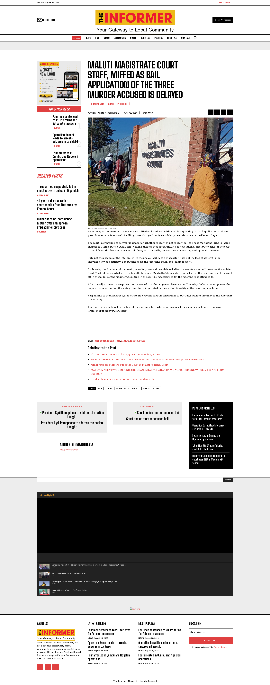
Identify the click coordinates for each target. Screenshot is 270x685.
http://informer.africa (69, 450)
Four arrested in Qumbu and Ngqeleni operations (65, 156)
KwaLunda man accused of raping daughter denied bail (123, 379)
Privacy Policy (220, 647)
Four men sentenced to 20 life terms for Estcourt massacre (65, 120)
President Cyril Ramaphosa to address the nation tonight (72, 425)
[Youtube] (55, 667)
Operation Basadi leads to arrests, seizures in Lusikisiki (65, 138)
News (56, 128)
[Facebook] (210, 112)
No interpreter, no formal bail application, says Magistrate (125, 354)
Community (43, 195)
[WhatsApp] (230, 112)
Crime (111, 103)
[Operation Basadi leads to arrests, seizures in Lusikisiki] (43, 139)
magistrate (113, 340)
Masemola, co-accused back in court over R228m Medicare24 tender (208, 459)
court (103, 340)
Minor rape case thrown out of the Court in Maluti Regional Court (129, 364)
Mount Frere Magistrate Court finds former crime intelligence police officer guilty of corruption (147, 359)
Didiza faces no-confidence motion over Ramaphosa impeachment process (54, 223)
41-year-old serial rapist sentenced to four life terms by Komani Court (57, 205)
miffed (134, 340)
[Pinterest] (223, 112)
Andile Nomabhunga (108, 113)
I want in (209, 640)
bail (96, 340)
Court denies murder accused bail (147, 419)
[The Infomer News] (135, 22)
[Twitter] (217, 112)
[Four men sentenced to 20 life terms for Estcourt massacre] (43, 121)
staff (142, 340)
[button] (195, 37)
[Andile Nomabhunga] (49, 446)
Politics (42, 232)
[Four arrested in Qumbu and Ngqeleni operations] (43, 157)
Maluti (125, 340)
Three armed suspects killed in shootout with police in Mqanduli (58, 188)
